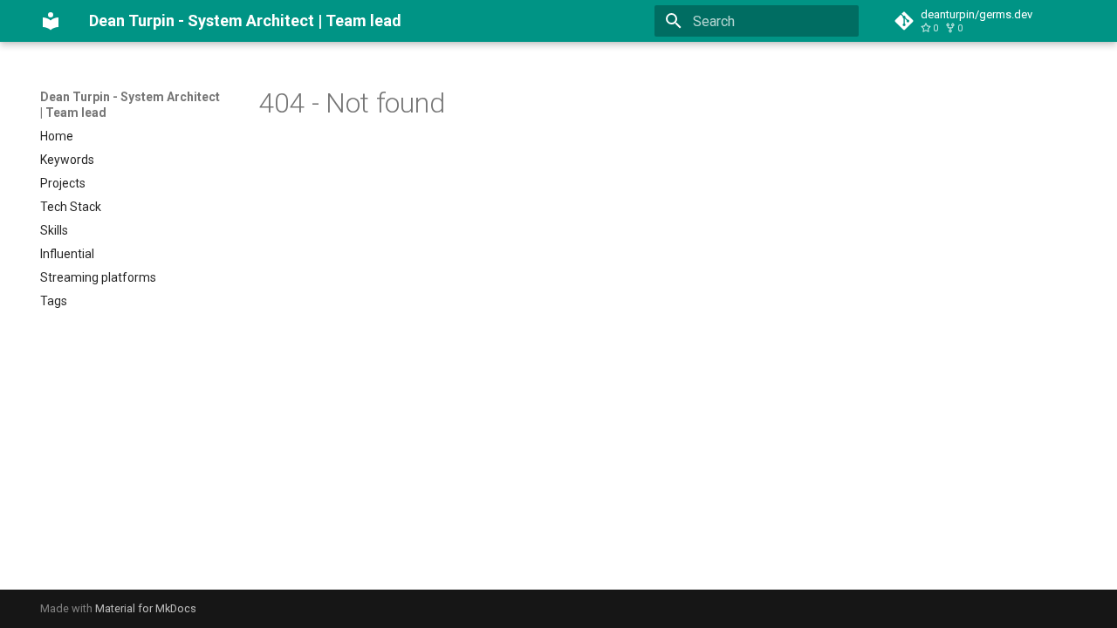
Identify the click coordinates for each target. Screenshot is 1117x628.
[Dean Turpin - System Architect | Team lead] (50, 20)
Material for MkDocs (145, 608)
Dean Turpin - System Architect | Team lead (130, 104)
